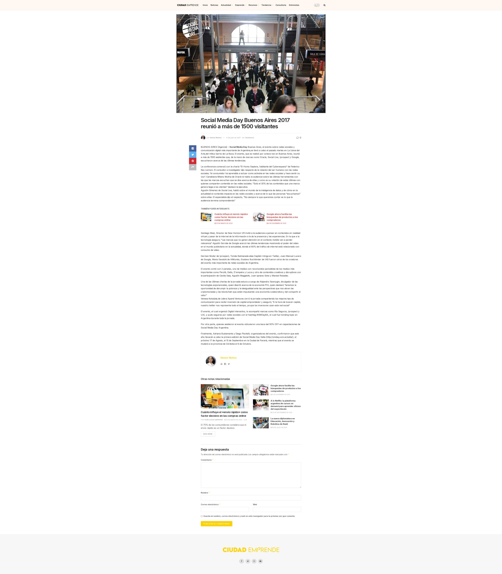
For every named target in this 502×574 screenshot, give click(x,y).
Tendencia (266, 5)
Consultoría (281, 5)
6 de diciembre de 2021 (277, 223)
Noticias (214, 5)
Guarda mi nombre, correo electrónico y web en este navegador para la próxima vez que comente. (249, 516)
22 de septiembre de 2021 (282, 412)
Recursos (253, 5)
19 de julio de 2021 (279, 427)
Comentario (207, 460)
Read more (208, 434)
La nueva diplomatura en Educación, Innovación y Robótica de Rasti (283, 421)
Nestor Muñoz (216, 138)
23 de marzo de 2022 (224, 223)
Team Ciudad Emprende (213, 420)
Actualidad (226, 5)
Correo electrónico (210, 504)
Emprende (239, 5)
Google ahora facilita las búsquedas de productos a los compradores (282, 217)
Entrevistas (294, 5)
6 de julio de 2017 (233, 138)
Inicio (205, 5)
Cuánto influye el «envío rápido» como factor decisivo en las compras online (231, 217)
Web (255, 504)
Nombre (205, 492)
